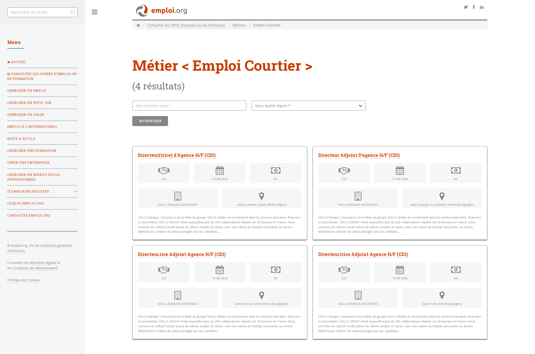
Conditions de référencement (35, 268)
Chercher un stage (25, 115)
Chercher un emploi (27, 91)
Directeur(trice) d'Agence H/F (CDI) (177, 155)
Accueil (18, 62)
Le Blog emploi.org (25, 203)
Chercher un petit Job (29, 103)
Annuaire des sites (29, 191)
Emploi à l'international (32, 127)
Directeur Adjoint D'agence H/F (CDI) (359, 155)
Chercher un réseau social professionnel (34, 177)
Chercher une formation (31, 151)
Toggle (94, 12)
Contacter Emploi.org (28, 215)
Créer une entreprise (28, 163)
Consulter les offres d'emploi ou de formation (186, 25)
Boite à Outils (21, 139)
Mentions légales (43, 262)
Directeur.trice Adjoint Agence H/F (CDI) (363, 254)
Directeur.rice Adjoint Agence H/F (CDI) (182, 254)
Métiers (239, 25)
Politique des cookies (23, 280)
